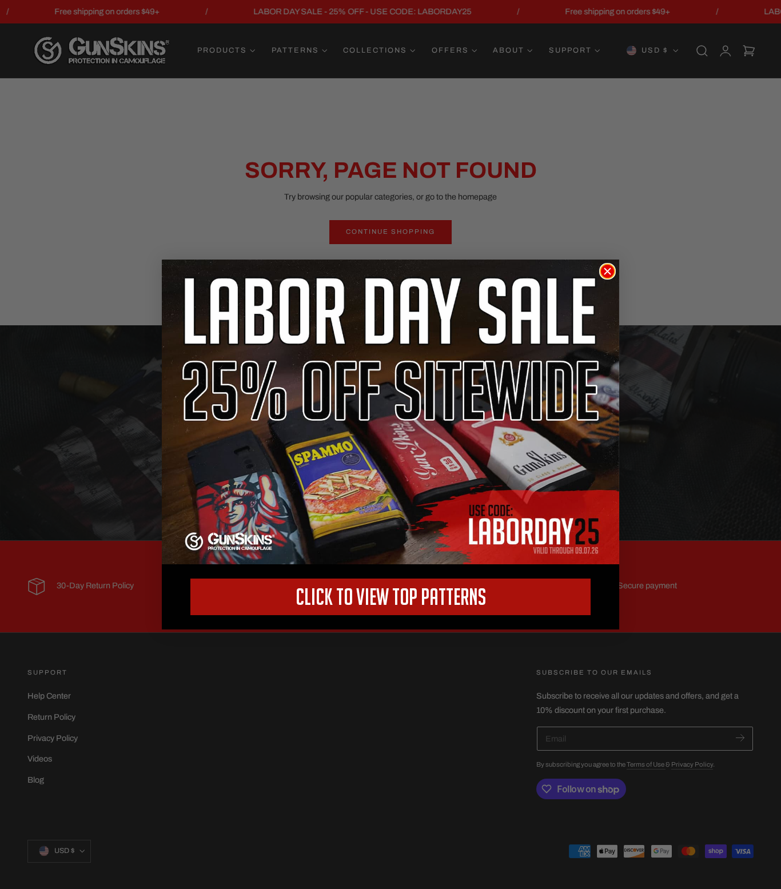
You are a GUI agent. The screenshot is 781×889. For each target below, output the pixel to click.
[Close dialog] (607, 271)
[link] (390, 412)
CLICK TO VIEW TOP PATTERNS (391, 596)
